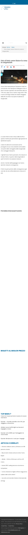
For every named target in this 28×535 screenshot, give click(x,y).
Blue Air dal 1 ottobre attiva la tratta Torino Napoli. (13, 454)
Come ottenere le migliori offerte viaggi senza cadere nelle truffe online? (14, 473)
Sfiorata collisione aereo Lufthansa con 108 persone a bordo (13, 448)
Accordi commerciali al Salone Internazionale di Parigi (13, 479)
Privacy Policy (19, 523)
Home (8, 47)
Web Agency (21, 528)
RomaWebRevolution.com (14, 530)
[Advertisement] (14, 26)
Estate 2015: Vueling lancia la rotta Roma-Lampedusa (12, 467)
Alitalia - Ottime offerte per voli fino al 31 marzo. (12, 460)
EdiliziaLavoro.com (5, 532)
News (13, 47)
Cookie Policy (4, 526)
